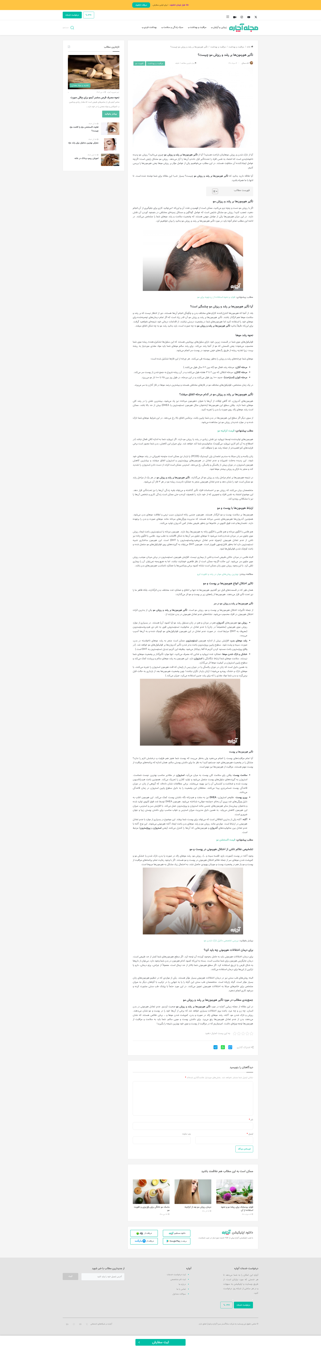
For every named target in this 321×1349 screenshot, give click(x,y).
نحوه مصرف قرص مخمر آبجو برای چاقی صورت (94, 98)
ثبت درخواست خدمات (176, 1274)
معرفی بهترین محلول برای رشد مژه (83, 143)
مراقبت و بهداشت (198, 27)
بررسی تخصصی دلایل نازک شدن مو (221, 941)
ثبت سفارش (160, 1342)
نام (251, 1119)
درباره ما (182, 1284)
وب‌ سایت (186, 1134)
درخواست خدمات (72, 15)
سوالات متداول (179, 1294)
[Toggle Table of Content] (213, 191)
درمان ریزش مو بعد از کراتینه (198, 1207)
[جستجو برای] (72, 27)
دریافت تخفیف (141, 5)
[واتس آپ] (221, 1048)
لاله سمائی (245, 63)
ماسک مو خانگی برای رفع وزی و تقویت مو (152, 1208)
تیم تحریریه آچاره (113, 92)
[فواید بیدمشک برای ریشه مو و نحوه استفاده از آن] (234, 1191)
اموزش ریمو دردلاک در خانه (86, 158)
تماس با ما (181, 1289)
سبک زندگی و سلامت (173, 27)
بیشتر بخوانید (111, 114)
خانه (249, 47)
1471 (89, 15)
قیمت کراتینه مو (226, 431)
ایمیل (250, 1134)
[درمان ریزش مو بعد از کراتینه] (193, 1191)
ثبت (70, 1276)
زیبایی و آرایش (220, 27)
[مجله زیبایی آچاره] (243, 28)
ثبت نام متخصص (178, 1279)
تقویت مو (139, 63)
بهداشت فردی (150, 27)
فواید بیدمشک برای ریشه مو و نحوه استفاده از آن (237, 1208)
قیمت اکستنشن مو (225, 840)
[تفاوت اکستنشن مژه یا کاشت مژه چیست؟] (110, 128)
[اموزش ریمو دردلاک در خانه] (110, 160)
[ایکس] (229, 1048)
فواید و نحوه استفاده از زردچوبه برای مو (216, 297)
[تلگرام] (214, 1048)
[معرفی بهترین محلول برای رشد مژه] (110, 144)
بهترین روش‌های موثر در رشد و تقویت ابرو (217, 574)
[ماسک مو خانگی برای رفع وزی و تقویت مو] (151, 1191)
